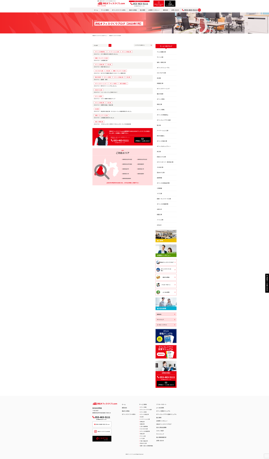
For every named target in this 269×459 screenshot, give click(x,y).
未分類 (159, 78)
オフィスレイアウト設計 (164, 120)
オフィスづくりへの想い (119, 10)
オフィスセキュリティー (164, 146)
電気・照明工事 (161, 62)
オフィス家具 (160, 99)
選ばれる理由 (133, 10)
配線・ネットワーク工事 (164, 199)
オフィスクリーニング (163, 88)
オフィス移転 (160, 109)
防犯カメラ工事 (161, 157)
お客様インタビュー (154, 10)
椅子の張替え (160, 136)
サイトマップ (160, 319)
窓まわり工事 (160, 172)
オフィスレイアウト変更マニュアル (166, 414)
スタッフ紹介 (160, 431)
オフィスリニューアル (163, 67)
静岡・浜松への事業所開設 (146, 445)
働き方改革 (160, 94)
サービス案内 (105, 10)
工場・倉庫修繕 (144, 426)
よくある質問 (166, 292)
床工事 (159, 151)
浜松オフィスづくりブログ (167, 262)
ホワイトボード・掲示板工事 (165, 162)
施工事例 (142, 10)
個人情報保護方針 (161, 437)
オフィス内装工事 (162, 141)
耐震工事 (159, 214)
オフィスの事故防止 (162, 115)
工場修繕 (159, 188)
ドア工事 (159, 193)
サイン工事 (160, 57)
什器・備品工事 (144, 441)
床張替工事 (160, 83)
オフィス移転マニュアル (163, 411)
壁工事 (159, 125)
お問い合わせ (175, 10)
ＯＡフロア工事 (161, 73)
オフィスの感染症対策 (163, 183)
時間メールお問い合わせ (142, 141)
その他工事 (160, 167)
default (159, 225)
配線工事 (142, 424)
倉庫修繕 (159, 178)
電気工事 (142, 433)
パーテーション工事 (162, 130)
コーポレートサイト (162, 325)
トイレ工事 (160, 220)
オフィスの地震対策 (162, 204)
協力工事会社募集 (161, 427)
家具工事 (159, 104)
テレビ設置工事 (161, 52)
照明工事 (142, 421)
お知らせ (159, 209)
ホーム (96, 10)
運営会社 (165, 10)
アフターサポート (166, 285)
